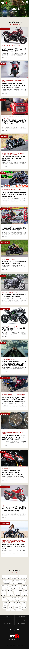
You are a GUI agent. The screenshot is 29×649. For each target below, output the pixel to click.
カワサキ (4, 47)
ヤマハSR (5, 541)
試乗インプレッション (16, 585)
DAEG (4, 45)
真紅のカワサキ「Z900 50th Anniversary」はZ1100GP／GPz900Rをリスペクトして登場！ (12, 472)
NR (23, 432)
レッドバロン (12, 602)
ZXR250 (12, 153)
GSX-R (8, 395)
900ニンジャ (5, 80)
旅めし (5, 607)
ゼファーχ (17, 153)
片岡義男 (23, 541)
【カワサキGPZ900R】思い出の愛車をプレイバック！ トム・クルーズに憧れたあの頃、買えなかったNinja (14, 509)
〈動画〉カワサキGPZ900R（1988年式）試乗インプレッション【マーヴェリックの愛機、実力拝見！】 (14, 194)
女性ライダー (23, 588)
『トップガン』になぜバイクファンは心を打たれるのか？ (13, 329)
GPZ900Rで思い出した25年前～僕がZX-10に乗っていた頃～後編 (14, 229)
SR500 (12, 542)
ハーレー (4, 595)
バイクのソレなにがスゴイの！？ (18, 583)
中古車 (6, 602)
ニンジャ (16, 80)
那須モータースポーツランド (20, 189)
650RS (4, 540)
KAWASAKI (19, 45)
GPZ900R (14, 45)
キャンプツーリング (19, 590)
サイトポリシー (7, 623)
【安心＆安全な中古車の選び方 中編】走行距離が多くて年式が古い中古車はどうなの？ (14, 158)
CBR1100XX (9, 154)
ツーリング (23, 607)
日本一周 (25, 585)
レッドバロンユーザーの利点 (19, 580)
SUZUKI (4, 590)
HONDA (18, 595)
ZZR (7, 45)
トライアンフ (11, 600)
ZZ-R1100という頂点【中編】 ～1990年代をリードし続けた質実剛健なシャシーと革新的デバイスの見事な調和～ (14, 399)
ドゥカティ (13, 541)
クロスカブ (10, 592)
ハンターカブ (25, 595)
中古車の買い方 (6, 153)
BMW (9, 541)
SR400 (8, 542)
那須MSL (7, 583)
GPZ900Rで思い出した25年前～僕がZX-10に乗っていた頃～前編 (14, 262)
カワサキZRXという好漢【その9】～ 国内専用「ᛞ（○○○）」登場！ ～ (14, 50)
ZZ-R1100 (17, 394)
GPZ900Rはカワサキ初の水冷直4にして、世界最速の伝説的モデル (14, 295)
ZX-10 (4, 226)
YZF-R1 (4, 154)
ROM (26, 590)
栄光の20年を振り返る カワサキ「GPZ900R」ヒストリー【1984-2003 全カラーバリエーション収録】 (14, 85)
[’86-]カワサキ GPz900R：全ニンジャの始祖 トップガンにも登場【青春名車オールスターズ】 (14, 122)
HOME (7, 616)
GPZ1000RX (8, 394)
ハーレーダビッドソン (14, 588)
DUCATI (15, 540)
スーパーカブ (20, 609)
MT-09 (4, 592)
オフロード (24, 592)
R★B (8, 609)
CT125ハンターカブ (23, 578)
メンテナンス (11, 595)
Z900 (9, 468)
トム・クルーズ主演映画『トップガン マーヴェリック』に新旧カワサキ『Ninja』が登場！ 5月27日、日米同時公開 (14, 363)
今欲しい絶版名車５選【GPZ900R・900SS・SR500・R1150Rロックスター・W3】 (13, 546)
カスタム (24, 597)
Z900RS (10, 607)
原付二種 (6, 605)
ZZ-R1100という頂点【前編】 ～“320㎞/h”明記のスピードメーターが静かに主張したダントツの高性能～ (14, 437)
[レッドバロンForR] (4, 3)
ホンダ (13, 609)
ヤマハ (5, 600)
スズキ (23, 602)
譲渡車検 (15, 154)
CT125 (4, 597)
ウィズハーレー (6, 585)
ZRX (10, 45)
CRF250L (14, 578)
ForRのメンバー (7, 620)
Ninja (24, 45)
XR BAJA (10, 590)
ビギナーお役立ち (7, 580)
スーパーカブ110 (6, 578)
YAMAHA (19, 541)
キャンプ (17, 607)
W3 (12, 540)
